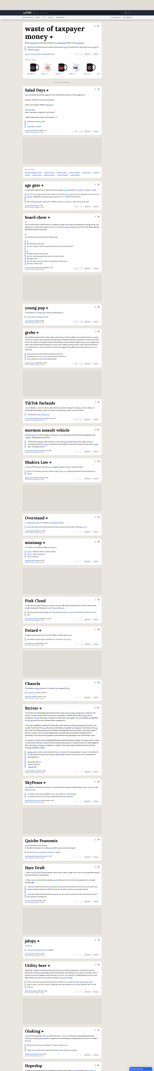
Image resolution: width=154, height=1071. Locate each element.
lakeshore (35, 991)
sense (70, 635)
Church (45, 444)
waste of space (62, 172)
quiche (37, 852)
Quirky (27, 845)
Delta (27, 787)
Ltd (52, 467)
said (39, 126)
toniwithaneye (36, 619)
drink (73, 982)
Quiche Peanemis (29, 856)
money (36, 49)
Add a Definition (116, 17)
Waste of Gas (36, 175)
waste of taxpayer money (32, 54)
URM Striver (34, 771)
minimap (27, 560)
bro (48, 415)
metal (41, 359)
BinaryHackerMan (37, 268)
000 (68, 794)
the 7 (83, 527)
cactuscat (32, 363)
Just (29, 796)
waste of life (86, 172)
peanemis (43, 852)
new (57, 605)
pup (43, 317)
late (51, 313)
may (85, 715)
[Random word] (121, 13)
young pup (28, 321)
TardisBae (33, 696)
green (27, 95)
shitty (28, 946)
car (31, 946)
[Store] (125, 12)
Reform (47, 467)
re (32, 317)
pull (32, 950)
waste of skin (75, 175)
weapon (37, 688)
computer (67, 227)
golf (40, 973)
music (93, 337)
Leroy (28, 527)
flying (57, 688)
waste (94, 47)
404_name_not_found (38, 800)
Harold (30, 767)
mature (80, 190)
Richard (29, 471)
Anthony (30, 752)
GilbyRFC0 (35, 130)
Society (50, 17)
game (67, 194)
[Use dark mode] (129, 12)
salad (29, 110)
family (28, 437)
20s (62, 313)
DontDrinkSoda (35, 1054)
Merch (96, 54)
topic (38, 523)
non (47, 1036)
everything (51, 547)
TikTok (27, 408)
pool (90, 982)
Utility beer (28, 991)
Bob (28, 246)
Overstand (28, 531)
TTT (60, 752)
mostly (35, 547)
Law (39, 467)
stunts (44, 950)
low (66, 410)
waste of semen (62, 175)
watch (94, 190)
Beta (76, 725)
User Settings (127, 17)
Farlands (44, 415)
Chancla (27, 696)
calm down (67, 639)
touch (55, 608)
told (39, 527)
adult (43, 313)
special (45, 978)
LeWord (33, 560)
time (55, 227)
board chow (28, 268)
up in (40, 121)
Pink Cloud (27, 619)
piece (50, 848)
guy (44, 728)
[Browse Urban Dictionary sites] (29, 13)
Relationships (60, 17)
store (65, 47)
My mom (29, 692)
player (34, 872)
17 (42, 356)
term (33, 435)
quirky (60, 848)
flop (68, 688)
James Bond (38, 950)
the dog (34, 321)
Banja (33, 206)
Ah (27, 317)
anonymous (34, 643)
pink (95, 612)
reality (62, 608)
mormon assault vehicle (31, 451)
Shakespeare (49, 105)
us (45, 639)
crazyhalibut (44, 54)
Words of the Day (28, 17)
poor (92, 787)
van (56, 435)
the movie (51, 852)
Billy (28, 194)
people (55, 237)
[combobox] (79, 13)
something (34, 43)
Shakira (61, 471)
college (73, 713)
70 (66, 794)
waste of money (49, 175)
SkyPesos (27, 800)
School (34, 745)
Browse (37, 17)
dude (54, 612)
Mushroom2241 (40, 856)
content (66, 190)
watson (32, 954)
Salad (29, 126)
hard (29, 790)
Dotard (27, 643)
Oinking (27, 1054)
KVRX (40, 451)
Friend (29, 552)
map (27, 547)
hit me (35, 692)
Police (27, 1036)
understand (31, 523)
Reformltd (36, 478)
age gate (27, 206)
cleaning (82, 982)
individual (34, 635)
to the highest (54, 523)
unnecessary (61, 43)
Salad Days (28, 130)
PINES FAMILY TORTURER (41, 418)
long (45, 635)
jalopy (26, 954)
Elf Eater (35, 531)
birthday (29, 197)
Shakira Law (28, 478)
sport (55, 880)
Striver (27, 771)
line (65, 442)
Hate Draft (27, 901)
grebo (26, 363)
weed (61, 1050)
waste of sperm (74, 172)
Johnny (34, 1050)
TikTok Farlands (29, 418)
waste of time (49, 172)
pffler (33, 901)
